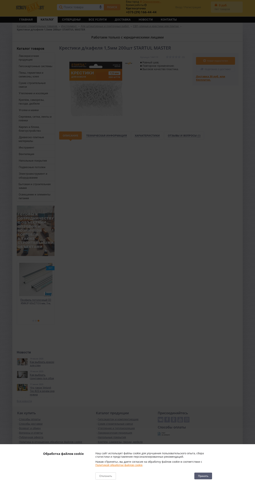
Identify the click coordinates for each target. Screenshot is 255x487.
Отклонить (105, 475)
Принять (203, 475)
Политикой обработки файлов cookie (118, 465)
